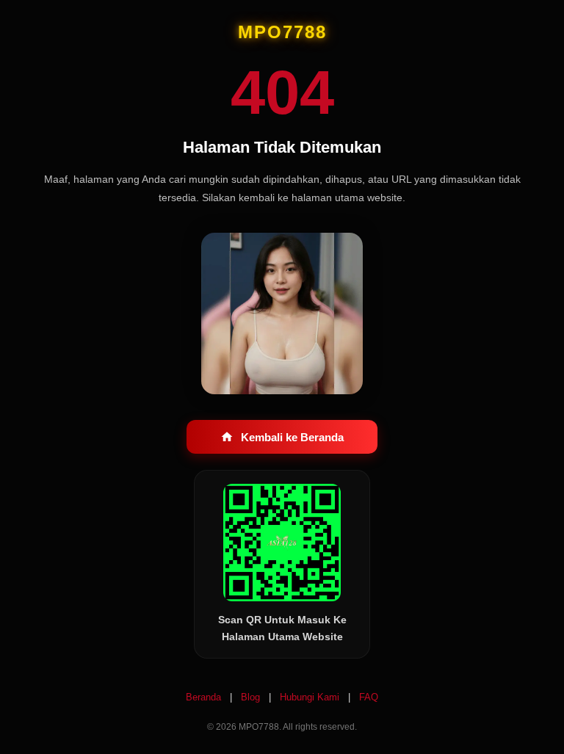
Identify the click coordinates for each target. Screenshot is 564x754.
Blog (252, 697)
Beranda (205, 697)
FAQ (368, 697)
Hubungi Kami (311, 697)
